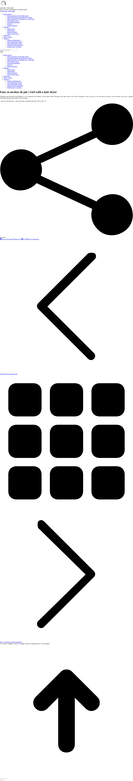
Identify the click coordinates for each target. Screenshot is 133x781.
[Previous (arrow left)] (0, 780)
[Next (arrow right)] (2, 780)
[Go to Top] (66, 777)
